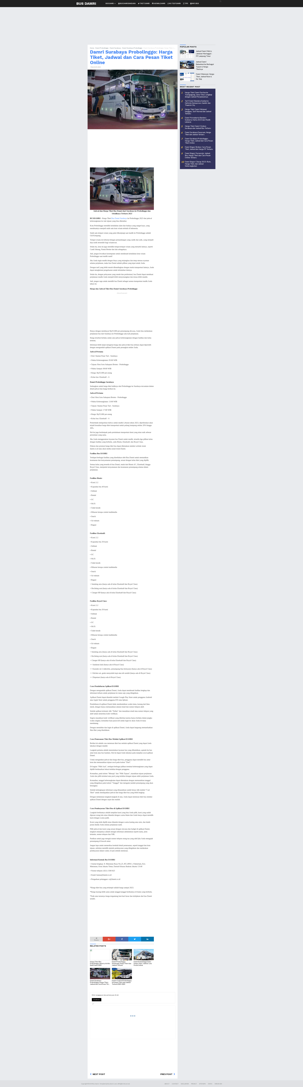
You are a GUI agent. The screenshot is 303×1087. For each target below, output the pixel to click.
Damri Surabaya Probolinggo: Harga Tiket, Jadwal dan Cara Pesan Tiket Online (131, 57)
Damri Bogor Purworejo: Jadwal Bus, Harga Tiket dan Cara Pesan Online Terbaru (198, 155)
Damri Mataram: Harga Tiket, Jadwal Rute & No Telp (205, 76)
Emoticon (97, 999)
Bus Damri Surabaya (119, 218)
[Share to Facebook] (122, 939)
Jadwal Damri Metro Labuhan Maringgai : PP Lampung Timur (204, 53)
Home (92, 48)
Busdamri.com (112, 1084)
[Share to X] (134, 939)
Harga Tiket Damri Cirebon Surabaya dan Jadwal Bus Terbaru (198, 127)
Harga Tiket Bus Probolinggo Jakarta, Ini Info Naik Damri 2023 (100, 963)
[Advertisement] (151, 28)
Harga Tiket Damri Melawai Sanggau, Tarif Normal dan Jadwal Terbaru (198, 111)
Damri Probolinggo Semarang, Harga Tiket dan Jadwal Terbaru (121, 963)
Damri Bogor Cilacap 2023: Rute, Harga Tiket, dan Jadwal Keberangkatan (198, 164)
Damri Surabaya (115, 48)
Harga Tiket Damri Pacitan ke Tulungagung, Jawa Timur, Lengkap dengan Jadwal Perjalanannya (198, 94)
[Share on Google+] (109, 939)
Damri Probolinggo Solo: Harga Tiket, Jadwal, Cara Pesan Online (143, 963)
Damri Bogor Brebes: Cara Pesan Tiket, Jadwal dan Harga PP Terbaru (199, 148)
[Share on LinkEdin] (147, 939)
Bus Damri (86, 3)
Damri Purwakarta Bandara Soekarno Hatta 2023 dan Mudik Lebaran (197, 120)
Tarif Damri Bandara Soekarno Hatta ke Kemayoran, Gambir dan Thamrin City (198, 103)
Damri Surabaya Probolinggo (132, 48)
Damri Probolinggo (102, 48)
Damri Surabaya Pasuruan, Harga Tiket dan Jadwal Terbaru (198, 133)
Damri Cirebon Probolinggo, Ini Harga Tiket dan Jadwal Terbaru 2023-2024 (122, 982)
